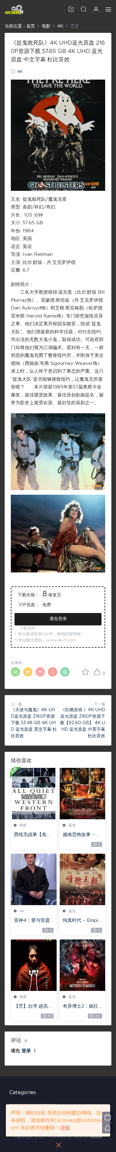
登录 (26, 1051)
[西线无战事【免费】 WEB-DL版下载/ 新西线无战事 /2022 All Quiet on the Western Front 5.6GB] (34, 793)
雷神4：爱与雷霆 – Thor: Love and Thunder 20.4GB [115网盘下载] (33, 921)
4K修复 (14, 9)
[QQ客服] (107, 1128)
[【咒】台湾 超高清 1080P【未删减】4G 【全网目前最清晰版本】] (34, 965)
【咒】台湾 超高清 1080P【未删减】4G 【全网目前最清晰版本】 (33, 1007)
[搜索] (83, 9)
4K (20, 72)
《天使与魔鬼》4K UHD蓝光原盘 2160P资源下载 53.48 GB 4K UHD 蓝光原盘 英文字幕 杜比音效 (34, 723)
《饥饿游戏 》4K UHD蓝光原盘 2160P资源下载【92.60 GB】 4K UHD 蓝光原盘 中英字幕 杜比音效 (82, 723)
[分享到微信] (15, 672)
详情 (65, 1127)
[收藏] (85, 672)
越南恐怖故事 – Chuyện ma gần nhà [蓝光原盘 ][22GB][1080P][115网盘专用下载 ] (82, 835)
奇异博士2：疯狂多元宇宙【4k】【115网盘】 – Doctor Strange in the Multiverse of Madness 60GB (82, 1007)
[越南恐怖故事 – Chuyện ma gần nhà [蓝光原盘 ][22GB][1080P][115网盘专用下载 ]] (82, 793)
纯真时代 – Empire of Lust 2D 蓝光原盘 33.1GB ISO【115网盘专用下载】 (82, 921)
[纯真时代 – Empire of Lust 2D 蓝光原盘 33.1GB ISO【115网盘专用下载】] (82, 879)
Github (96, 1137)
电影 (23, 825)
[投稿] (71, 9)
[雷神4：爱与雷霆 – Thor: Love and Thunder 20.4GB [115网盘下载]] (34, 879)
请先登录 (58, 619)
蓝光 (72, 825)
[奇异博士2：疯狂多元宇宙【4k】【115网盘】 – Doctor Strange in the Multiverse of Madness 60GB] (82, 965)
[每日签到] (107, 1117)
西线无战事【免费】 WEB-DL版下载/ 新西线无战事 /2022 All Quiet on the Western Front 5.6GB (33, 835)
